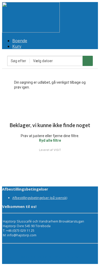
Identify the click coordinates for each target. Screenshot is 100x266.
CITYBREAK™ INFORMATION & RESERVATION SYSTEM (41, 261)
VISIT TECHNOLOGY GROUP (27, 257)
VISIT (57, 150)
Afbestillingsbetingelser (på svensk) (39, 197)
